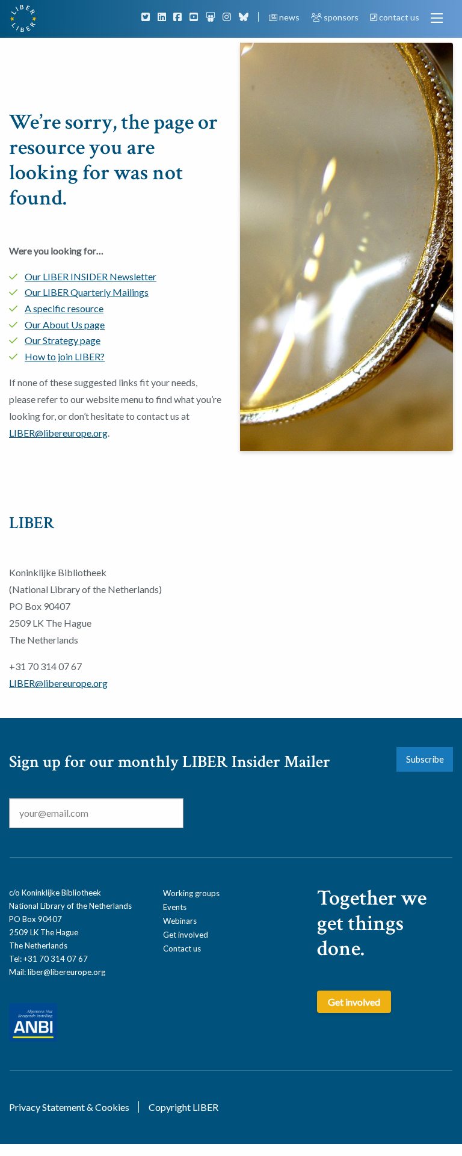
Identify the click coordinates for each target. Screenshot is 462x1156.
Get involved (185, 934)
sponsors (341, 17)
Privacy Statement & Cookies (69, 1107)
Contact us (182, 948)
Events (174, 907)
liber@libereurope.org (66, 972)
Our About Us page (65, 324)
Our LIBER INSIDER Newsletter (90, 276)
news (289, 17)
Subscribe (425, 759)
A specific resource (64, 308)
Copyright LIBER (183, 1107)
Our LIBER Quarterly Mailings (87, 292)
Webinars (180, 921)
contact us (398, 17)
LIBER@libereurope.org (58, 432)
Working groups (191, 893)
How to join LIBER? (65, 356)
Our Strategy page (62, 340)
